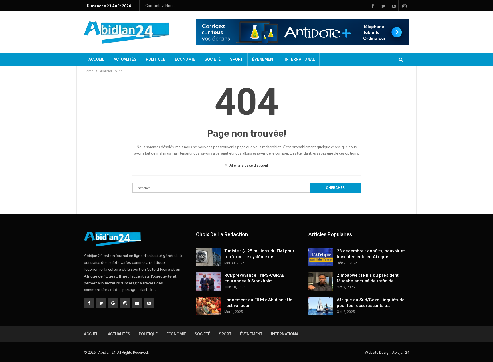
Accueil (96, 59)
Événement (263, 59)
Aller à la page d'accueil (248, 165)
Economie (185, 59)
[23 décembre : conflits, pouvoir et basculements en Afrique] (320, 257)
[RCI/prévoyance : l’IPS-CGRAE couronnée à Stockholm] (208, 281)
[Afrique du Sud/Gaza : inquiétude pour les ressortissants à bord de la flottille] (320, 306)
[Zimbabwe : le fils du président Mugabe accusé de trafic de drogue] (320, 281)
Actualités (125, 59)
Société (213, 59)
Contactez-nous (160, 5)
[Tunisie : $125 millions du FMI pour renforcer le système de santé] (208, 257)
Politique (155, 59)
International (300, 59)
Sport (236, 59)
